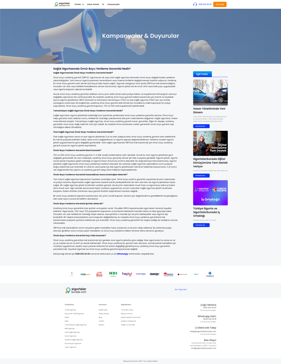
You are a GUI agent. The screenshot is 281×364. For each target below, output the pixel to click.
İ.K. (103, 4)
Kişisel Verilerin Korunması (130, 317)
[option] (71, 274)
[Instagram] (205, 290)
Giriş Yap (220, 4)
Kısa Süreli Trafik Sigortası (74, 314)
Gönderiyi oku (200, 126)
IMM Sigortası (70, 328)
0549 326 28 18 (209, 319)
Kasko (67, 317)
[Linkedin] (211, 290)
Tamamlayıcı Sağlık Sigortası (75, 325)
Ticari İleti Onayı (127, 310)
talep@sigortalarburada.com (203, 331)
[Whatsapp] (198, 290)
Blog (100, 317)
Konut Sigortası (70, 336)
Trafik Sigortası (70, 310)
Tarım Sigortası (70, 347)
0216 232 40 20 (209, 307)
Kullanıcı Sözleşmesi (128, 321)
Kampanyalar (114, 4)
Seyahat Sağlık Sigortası (74, 340)
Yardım (101, 321)
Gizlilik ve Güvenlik (128, 325)
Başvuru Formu (126, 314)
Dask (66, 321)
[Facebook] (191, 290)
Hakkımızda (103, 310)
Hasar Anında (93, 4)
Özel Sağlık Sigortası (72, 332)
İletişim (101, 325)
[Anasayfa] (62, 4)
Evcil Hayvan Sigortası (73, 343)
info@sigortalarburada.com (203, 348)
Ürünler (78, 4)
